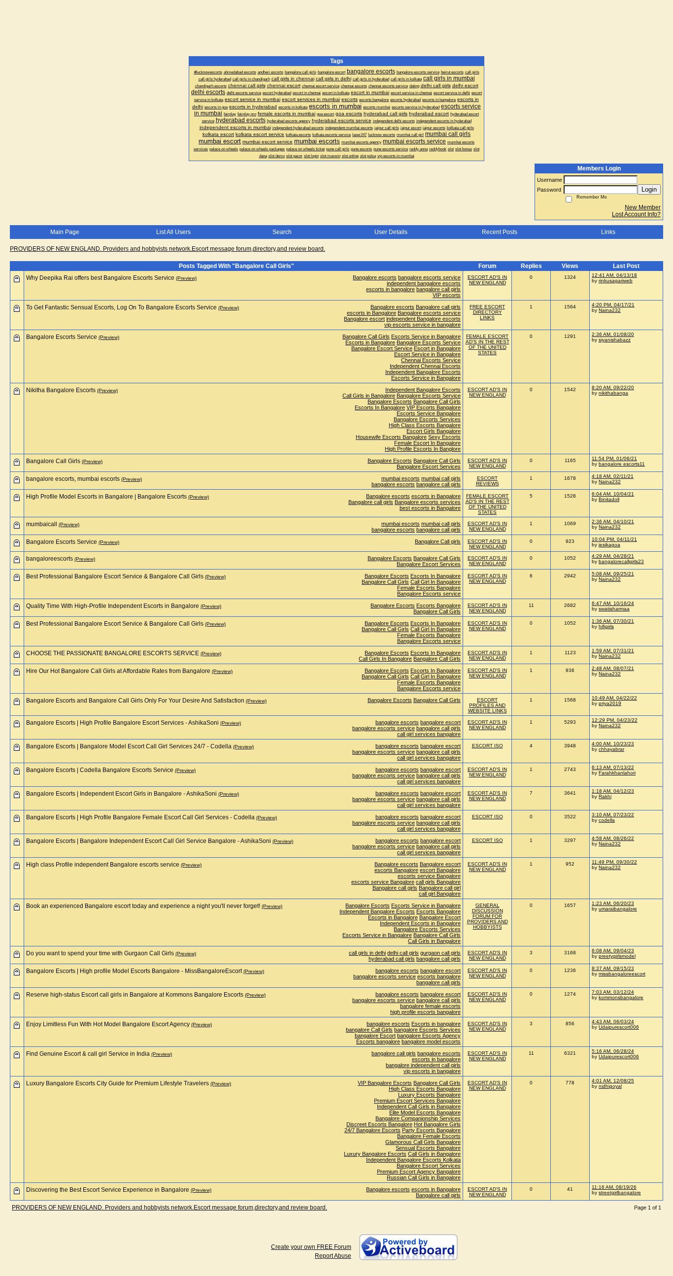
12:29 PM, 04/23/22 (615, 720)
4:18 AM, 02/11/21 (613, 476)
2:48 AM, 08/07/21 (613, 668)
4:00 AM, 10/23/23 (613, 743)
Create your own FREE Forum (311, 1246)
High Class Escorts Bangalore (425, 425)
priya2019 (610, 703)
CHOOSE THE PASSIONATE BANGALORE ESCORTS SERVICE (112, 653)
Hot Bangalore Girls (437, 1124)
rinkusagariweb (616, 280)
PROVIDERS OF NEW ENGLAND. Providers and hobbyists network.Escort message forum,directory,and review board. (167, 248)
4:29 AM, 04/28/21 (613, 556)
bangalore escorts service (429, 277)
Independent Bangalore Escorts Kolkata (413, 1160)
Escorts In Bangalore (380, 407)
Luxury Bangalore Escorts (375, 1154)
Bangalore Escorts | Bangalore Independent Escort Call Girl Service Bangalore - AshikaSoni (148, 841)
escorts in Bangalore (371, 313)
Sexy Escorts (444, 437)
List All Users (173, 232)
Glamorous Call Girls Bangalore (423, 1142)
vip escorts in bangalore (432, 1071)
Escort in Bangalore (437, 348)
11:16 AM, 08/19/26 (614, 1187)
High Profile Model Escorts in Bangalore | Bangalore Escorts (106, 496)
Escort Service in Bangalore (427, 354)
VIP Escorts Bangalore (433, 407)
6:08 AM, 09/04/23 (613, 950)
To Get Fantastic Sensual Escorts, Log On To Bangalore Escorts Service (121, 307)
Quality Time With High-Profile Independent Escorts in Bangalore (112, 606)
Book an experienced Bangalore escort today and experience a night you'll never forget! (143, 906)
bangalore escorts (393, 484)
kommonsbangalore (621, 997)
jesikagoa (609, 544)
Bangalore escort (364, 319)
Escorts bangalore (378, 1041)
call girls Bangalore (438, 882)
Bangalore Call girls (438, 541)
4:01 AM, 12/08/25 (613, 1080)
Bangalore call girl (440, 888)
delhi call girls (403, 953)
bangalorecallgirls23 (621, 561)
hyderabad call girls (392, 959)
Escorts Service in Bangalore (426, 336)
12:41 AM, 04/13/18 (614, 275)
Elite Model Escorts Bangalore (425, 1112)
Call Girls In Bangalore (385, 659)
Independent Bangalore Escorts (423, 372)
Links (608, 232)
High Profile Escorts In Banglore (423, 449)
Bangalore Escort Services (429, 467)
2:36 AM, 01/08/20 (613, 334)
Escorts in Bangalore (370, 342)
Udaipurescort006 (619, 1027)
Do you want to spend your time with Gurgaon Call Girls (100, 953)
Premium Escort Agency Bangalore (419, 1172)
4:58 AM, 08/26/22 (613, 838)
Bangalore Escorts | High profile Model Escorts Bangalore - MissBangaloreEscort (134, 971)
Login (649, 189)
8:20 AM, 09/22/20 (613, 387)
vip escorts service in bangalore (422, 325)
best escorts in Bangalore (430, 508)
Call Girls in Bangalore (368, 396)
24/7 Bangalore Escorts (372, 1130)
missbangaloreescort (622, 973)
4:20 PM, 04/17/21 (613, 304)
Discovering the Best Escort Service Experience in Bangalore (107, 1189)
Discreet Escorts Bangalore (379, 1124)
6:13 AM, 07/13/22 (613, 767)
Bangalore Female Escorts (429, 1136)
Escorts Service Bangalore (429, 413)
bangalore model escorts (431, 1041)
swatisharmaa (614, 608)
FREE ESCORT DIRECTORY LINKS (487, 312)
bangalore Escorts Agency (429, 1036)
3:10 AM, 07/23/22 (613, 814)
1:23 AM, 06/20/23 (613, 903)
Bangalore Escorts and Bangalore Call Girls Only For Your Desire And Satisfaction (135, 700)
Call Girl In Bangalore (435, 582)
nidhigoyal (610, 1086)
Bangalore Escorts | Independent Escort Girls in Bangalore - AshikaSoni (121, 793)
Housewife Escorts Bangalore (391, 437)
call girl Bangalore (440, 894)
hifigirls (606, 626)
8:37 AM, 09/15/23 (613, 968)
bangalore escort (440, 722)
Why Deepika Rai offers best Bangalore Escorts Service (100, 277)
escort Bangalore (440, 870)
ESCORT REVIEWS (487, 480)
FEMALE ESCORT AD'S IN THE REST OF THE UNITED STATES (487, 344)
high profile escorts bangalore (425, 1012)
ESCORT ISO (487, 745)
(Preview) (186, 278)
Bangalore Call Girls (366, 336)
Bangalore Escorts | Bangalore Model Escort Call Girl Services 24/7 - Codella (129, 746)
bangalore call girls (438, 289)
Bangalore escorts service (429, 313)
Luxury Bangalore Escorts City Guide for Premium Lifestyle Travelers (117, 1083)
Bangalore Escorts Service (429, 342)
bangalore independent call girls (423, 1065)
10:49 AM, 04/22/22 (614, 698)
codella (607, 820)
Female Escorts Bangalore (429, 588)
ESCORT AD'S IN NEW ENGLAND (487, 279)
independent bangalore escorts (424, 283)
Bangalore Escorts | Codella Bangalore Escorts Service (99, 770)
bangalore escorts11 (622, 464)
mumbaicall (41, 524)
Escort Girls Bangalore (433, 431)
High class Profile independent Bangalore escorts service (102, 864)
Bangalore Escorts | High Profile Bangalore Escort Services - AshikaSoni (122, 722)
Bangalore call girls (438, 307)
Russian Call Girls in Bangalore (424, 1177)
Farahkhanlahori (617, 772)
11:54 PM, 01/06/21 (614, 458)
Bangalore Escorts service (429, 594)
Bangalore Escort (440, 917)
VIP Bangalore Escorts (385, 1083)
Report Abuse (333, 1255)
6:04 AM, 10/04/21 (613, 494)
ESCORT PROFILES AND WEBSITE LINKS (487, 705)
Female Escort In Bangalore (427, 443)
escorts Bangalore (396, 870)
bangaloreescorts (49, 558)
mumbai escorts (400, 478)
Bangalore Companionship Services (418, 1118)
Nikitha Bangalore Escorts (61, 390)
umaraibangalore (618, 908)
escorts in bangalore (390, 289)
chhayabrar (611, 749)
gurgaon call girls (440, 953)
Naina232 (610, 310)
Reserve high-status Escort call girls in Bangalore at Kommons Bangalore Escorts (134, 994)
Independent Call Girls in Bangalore (419, 1106)
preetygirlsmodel (617, 956)
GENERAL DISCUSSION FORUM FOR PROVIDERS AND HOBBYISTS (487, 916)
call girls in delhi (367, 953)
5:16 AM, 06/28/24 (613, 1051)
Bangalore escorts (375, 277)
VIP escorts (447, 295)
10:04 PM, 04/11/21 (614, 539)
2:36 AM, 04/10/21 (613, 521)
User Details (390, 232)
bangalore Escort (375, 1036)
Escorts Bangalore (438, 605)
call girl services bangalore (429, 734)
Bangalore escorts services (428, 502)
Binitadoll (609, 499)
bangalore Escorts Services (427, 1030)
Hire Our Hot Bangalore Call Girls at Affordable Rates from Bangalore (118, 671)
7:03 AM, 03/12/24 (613, 992)
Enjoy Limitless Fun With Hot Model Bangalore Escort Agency (108, 1024)
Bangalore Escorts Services (427, 419)
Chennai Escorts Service (431, 360)
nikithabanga (613, 393)
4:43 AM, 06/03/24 (613, 1021)
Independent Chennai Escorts (425, 366)
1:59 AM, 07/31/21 (613, 650)
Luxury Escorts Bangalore (429, 1095)
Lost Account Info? (636, 214)
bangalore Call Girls (369, 1030)
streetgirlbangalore (620, 1192)
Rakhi (605, 796)
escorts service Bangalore (429, 876)
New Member (643, 207)
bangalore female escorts (430, 1006)
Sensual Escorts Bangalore (428, 1148)
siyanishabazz (615, 339)
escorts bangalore (439, 976)
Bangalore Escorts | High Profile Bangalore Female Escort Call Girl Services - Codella (140, 817)
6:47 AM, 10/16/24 (613, 603)
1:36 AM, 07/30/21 (613, 621)
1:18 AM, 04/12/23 (613, 791)
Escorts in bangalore (436, 1024)
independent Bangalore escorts (423, 319)
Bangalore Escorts (390, 401)
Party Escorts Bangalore (431, 1130)
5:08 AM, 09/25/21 (613, 573)
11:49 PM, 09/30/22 (614, 862)
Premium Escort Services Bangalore (417, 1101)
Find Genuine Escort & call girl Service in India (88, 1053)
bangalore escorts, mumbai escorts (73, 478)
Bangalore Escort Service (381, 348)
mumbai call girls (441, 478)
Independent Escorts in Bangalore (420, 923)
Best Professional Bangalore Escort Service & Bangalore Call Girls (114, 576)
